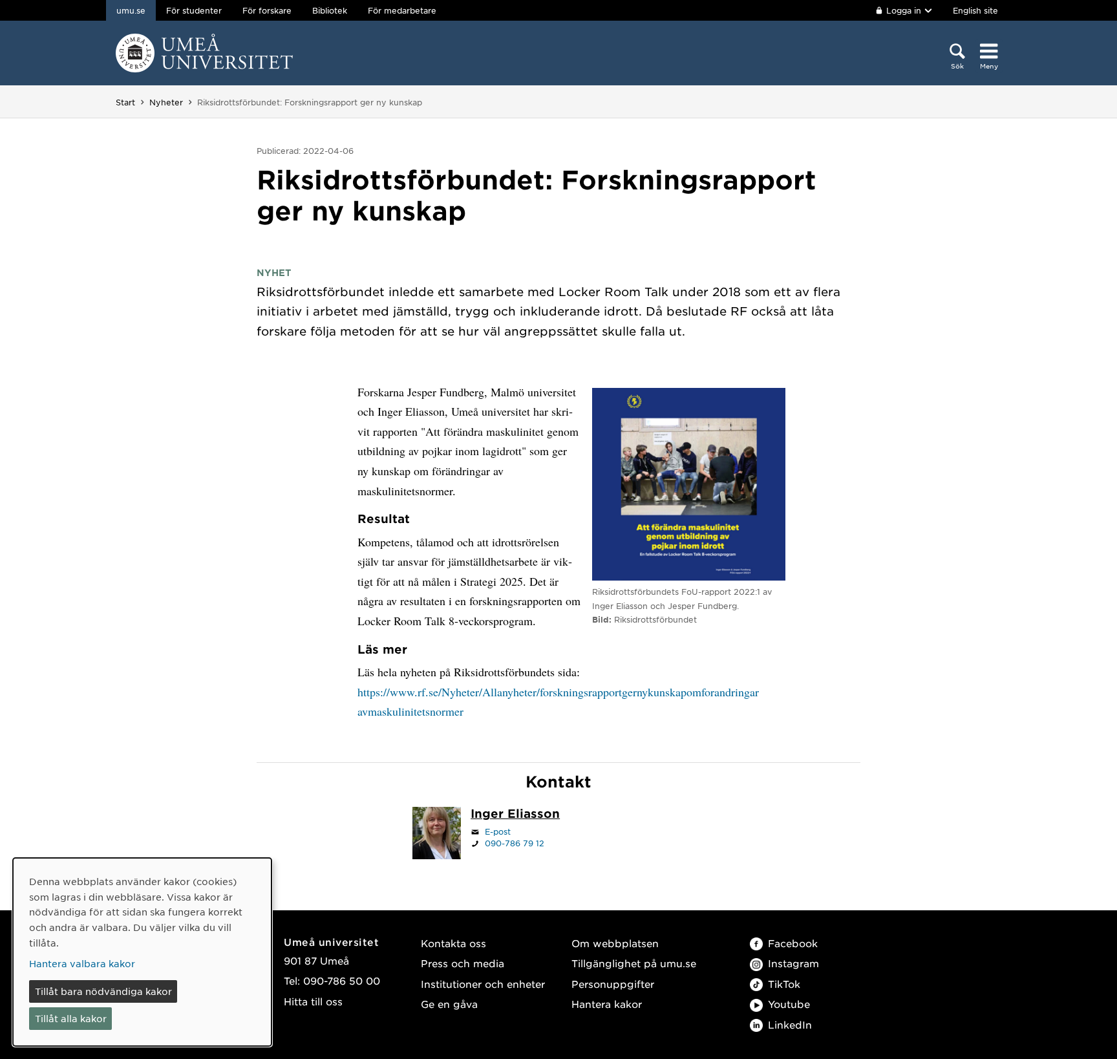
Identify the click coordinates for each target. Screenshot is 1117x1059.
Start (125, 102)
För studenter (194, 10)
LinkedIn (790, 1024)
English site (975, 10)
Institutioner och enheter (483, 984)
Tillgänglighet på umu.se (633, 963)
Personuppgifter (612, 984)
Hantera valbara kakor (82, 963)
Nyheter (166, 102)
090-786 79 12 (514, 843)
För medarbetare (402, 10)
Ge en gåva (449, 1004)
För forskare (267, 10)
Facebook (793, 943)
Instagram (793, 963)
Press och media (462, 963)
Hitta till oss (313, 1001)
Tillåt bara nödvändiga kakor (103, 991)
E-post (498, 831)
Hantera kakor (606, 1004)
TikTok (784, 984)
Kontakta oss (453, 943)
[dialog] (142, 952)
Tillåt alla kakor (71, 1018)
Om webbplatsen (615, 943)
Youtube (789, 1004)
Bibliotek (329, 10)
